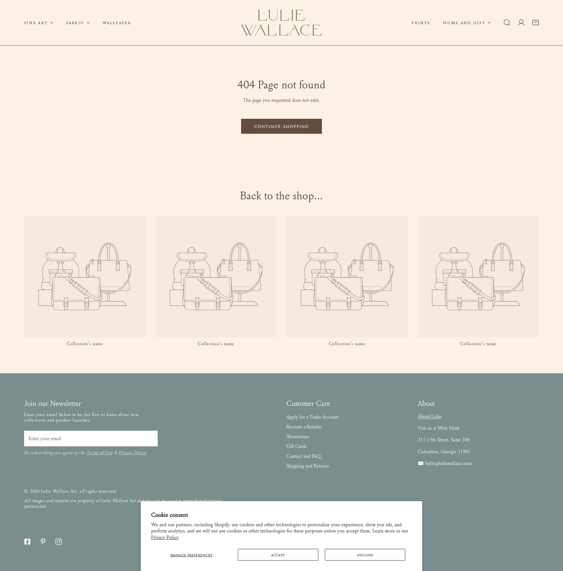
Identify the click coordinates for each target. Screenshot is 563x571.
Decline (365, 555)
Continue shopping (281, 126)
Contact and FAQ (303, 456)
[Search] (507, 22)
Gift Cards (296, 446)
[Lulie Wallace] (281, 23)
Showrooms (297, 437)
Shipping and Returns (307, 466)
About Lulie (429, 416)
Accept (278, 555)
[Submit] (149, 438)
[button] (39, 22)
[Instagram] (58, 541)
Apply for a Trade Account (312, 417)
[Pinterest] (43, 541)
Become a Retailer (304, 427)
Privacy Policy (165, 537)
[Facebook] (27, 541)
